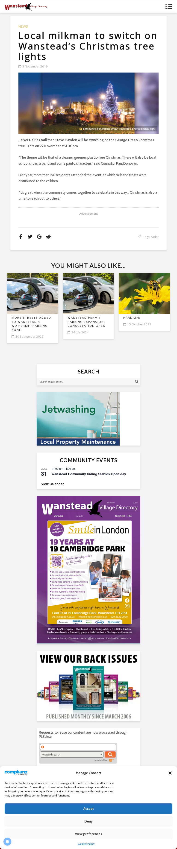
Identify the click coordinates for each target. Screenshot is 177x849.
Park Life (131, 318)
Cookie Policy (86, 843)
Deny (88, 821)
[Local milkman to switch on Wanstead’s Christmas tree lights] (88, 103)
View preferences (88, 834)
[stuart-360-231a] (88, 419)
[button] (170, 773)
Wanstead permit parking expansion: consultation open (87, 322)
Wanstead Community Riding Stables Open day (88, 474)
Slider (155, 237)
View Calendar (52, 483)
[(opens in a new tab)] (88, 569)
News (23, 26)
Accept (88, 809)
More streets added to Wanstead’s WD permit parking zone (31, 324)
